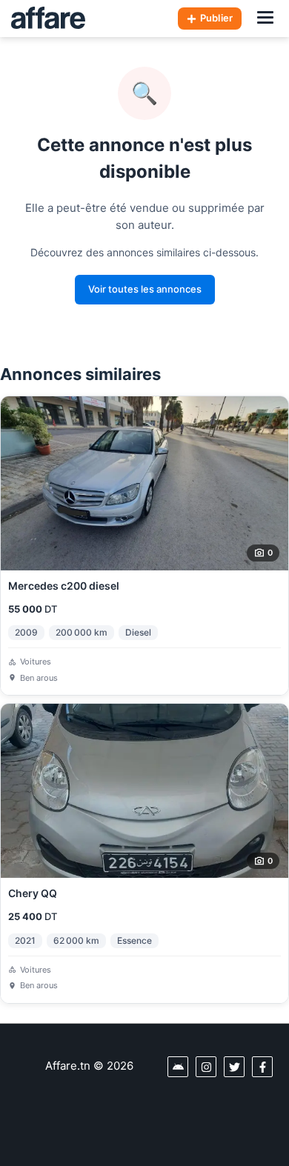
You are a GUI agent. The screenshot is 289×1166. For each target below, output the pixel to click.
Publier (216, 18)
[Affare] (48, 18)
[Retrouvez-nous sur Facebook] (262, 1066)
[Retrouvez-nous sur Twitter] (234, 1066)
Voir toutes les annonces (145, 289)
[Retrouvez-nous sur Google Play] (177, 1066)
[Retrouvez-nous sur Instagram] (206, 1066)
